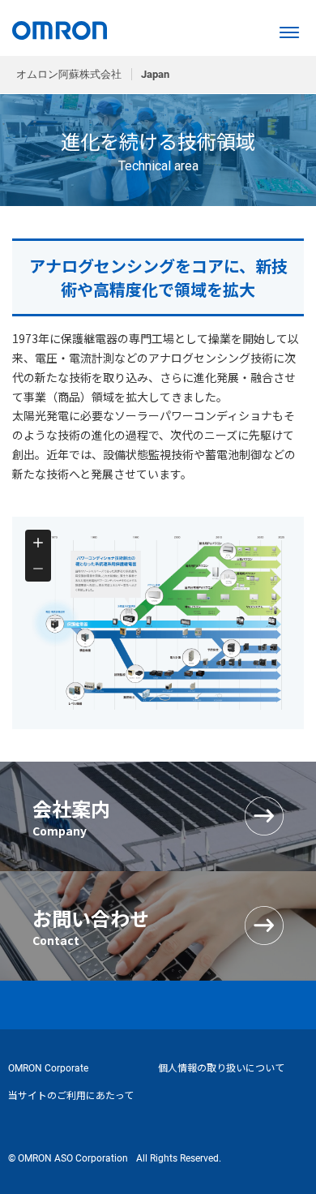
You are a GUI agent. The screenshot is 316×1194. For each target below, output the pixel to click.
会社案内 (71, 816)
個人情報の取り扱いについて (221, 1068)
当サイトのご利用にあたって (71, 1096)
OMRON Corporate (48, 1068)
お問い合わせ (90, 926)
